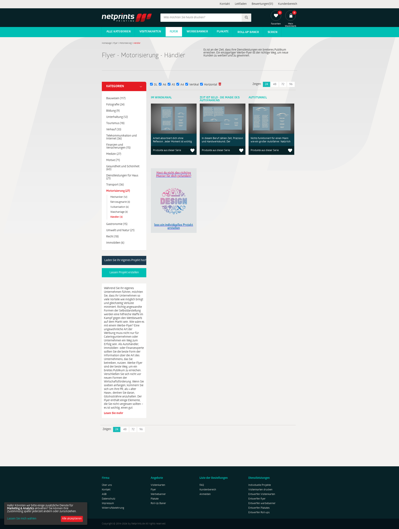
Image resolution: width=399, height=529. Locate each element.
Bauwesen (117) (116, 98)
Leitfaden (241, 4)
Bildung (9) (113, 110)
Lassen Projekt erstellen (124, 272)
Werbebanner (197, 31)
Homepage (106, 43)
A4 (182, 84)
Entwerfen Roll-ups (259, 512)
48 (274, 84)
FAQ (202, 485)
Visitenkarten (150, 31)
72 (282, 84)
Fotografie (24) (115, 104)
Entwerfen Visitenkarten (261, 494)
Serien (272, 32)
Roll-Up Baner (248, 32)
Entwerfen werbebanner (262, 503)
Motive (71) (113, 160)
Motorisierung (125, 43)
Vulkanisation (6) (119, 207)
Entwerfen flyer (257, 499)
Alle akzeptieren (72, 518)
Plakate (223, 31)
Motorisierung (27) (118, 191)
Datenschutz (108, 499)
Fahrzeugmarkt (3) (120, 202)
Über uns (107, 485)
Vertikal (194, 84)
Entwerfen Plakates (259, 508)
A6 (164, 84)
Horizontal (210, 84)
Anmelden (205, 494)
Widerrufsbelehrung (113, 508)
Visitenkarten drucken (260, 490)
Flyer (174, 31)
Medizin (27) (113, 154)
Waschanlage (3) (119, 212)
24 (266, 84)
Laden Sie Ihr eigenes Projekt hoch (125, 260)
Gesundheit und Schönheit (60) (122, 168)
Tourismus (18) (115, 123)
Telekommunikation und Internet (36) (121, 137)
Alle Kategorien (118, 31)
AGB (104, 494)
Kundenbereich (287, 4)
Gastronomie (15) (116, 224)
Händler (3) (116, 217)
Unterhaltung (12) (117, 117)
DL (155, 84)
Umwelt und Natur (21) (120, 230)
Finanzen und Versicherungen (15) (118, 146)
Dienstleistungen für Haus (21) (122, 177)
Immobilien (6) (115, 242)
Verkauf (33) (113, 129)
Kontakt (225, 4)
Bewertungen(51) (262, 4)
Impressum (108, 503)
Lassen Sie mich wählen (21, 518)
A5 (173, 84)
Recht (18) (112, 236)
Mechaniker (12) (118, 197)
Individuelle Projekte (259, 485)
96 (291, 84)
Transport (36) (115, 184)
